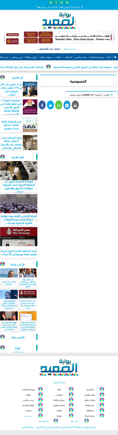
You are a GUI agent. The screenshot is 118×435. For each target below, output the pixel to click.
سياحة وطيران (59, 405)
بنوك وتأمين (81, 57)
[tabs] (50, 2)
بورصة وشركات (96, 57)
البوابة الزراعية (28, 405)
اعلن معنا (74, 421)
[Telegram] (67, 105)
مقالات (59, 410)
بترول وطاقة (31, 57)
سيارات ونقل (46, 57)
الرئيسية (89, 389)
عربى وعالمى (16, 57)
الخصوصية (43, 421)
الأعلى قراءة (17, 264)
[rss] (67, 2)
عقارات (58, 57)
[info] (56, 2)
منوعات (28, 410)
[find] (61, 2)
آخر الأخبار (17, 77)
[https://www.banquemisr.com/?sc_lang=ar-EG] (59, 37)
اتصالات (68, 57)
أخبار (109, 57)
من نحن (28, 415)
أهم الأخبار (17, 156)
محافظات (90, 410)
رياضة (59, 415)
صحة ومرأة (89, 415)
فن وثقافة (89, 405)
